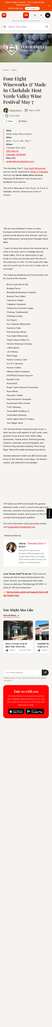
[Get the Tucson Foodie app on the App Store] (4, 15)
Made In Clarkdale (39, 171)
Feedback (49, 513)
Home (5, 70)
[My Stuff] (35, 15)
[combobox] (25, 26)
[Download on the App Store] (16, 711)
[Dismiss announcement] (49, 5)
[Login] (41, 15)
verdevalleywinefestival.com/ (20, 161)
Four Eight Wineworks (35, 168)
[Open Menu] (47, 15)
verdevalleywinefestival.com (21, 527)
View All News (9, 615)
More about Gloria (35, 543)
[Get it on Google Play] (35, 711)
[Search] (46, 27)
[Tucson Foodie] (26, 15)
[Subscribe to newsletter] (45, 672)
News (14, 70)
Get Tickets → (32, 8)
